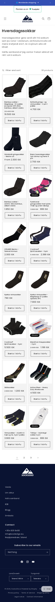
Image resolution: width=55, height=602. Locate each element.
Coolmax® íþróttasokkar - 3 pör (39, 250)
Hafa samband (12, 498)
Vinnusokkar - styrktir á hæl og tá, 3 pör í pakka (14, 434)
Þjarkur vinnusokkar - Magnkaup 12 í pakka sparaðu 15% (39, 297)
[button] (5, 19)
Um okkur (9, 492)
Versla (8, 487)
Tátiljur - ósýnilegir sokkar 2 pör (38, 434)
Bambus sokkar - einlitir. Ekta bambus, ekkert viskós (13, 204)
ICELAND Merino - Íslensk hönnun (11, 250)
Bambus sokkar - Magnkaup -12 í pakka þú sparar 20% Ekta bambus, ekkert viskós (14, 105)
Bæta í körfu (14, 120)
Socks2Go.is (16, 589)
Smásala (9, 515)
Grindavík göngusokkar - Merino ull (14, 155)
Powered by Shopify (29, 589)
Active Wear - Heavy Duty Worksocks (39, 388)
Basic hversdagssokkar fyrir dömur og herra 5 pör (40, 156)
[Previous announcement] (5, 3)
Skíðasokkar (9, 387)
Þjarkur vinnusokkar (12, 295)
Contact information (35, 597)
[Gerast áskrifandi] (47, 552)
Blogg (7, 510)
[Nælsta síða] (38, 457)
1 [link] (17, 457)
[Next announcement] (50, 3)
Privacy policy (13, 593)
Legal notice (19, 597)
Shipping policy (43, 593)
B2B (6, 504)
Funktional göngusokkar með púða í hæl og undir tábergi (40, 204)
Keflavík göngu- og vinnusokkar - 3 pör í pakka (39, 104)
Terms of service (28, 593)
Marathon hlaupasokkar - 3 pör (40, 343)
